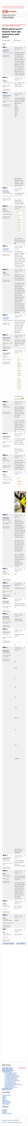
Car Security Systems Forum (12, 1080)
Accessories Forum (7, 1088)
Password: (17, 40)
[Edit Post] (24, 47)
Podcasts (21, 7)
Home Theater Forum (8, 1070)
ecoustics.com (11, 1120)
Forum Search (8, 17)
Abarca (4, 903)
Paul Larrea (5, 190)
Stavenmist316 (6, 353)
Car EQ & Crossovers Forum (12, 1076)
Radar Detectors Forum (11, 1087)
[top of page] (3, 47)
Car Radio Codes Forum (11, 1079)
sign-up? (8, 40)
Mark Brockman (7, 95)
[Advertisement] (14, 1004)
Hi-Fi (11, 6)
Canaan (4, 80)
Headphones (10, 7)
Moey (4, 873)
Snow (4, 917)
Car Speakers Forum (10, 1082)
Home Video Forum (7, 1069)
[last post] (4, 47)
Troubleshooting (6, 1101)
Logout (4, 1096)
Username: (6, 40)
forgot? (19, 40)
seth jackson (6, 50)
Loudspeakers (17, 6)
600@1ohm (17, 332)
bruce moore (6, 517)
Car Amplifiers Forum (10, 1074)
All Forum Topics (6, 1089)
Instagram (4, 1110)
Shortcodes (5, 1100)
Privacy (20, 1122)
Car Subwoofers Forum (11, 1083)
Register (4, 1097)
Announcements (6, 1102)
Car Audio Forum (6, 1071)
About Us (4, 1122)
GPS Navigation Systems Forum (13, 1084)
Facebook (4, 1109)
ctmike (4, 272)
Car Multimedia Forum (10, 1078)
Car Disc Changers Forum (11, 1075)
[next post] (4, 77)
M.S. (4, 931)
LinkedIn (4, 1112)
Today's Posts (22, 1067)
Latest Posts (5, 6)
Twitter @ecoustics (7, 1113)
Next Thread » (21, 943)
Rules (3, 1099)
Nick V (4, 209)
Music (16, 7)
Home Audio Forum (7, 1067)
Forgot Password (6, 1095)
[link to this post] (6, 47)
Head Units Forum (9, 1085)
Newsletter (15, 1122)
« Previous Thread (8, 943)
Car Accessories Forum (11, 1073)
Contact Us (9, 1122)
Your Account (5, 1104)
